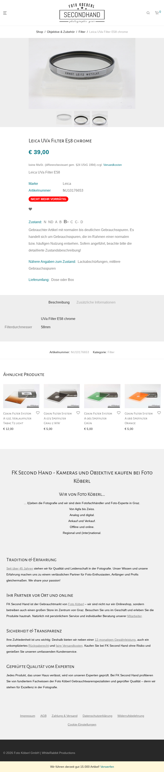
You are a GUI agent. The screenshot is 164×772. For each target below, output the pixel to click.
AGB (43, 715)
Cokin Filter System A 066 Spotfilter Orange (139, 418)
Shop (39, 31)
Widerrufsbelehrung (130, 715)
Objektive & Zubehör (61, 31)
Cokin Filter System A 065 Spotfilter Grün (98, 418)
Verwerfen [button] (107, 766)
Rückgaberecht (38, 645)
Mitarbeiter (134, 616)
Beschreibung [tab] (59, 302)
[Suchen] (148, 13)
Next (160, 73)
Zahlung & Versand (65, 715)
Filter (82, 31)
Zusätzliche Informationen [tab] (96, 302)
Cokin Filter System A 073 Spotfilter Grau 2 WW (58, 418)
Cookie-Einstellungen (82, 724)
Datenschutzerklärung (97, 715)
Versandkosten (112, 164)
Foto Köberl (76, 604)
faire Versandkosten (69, 645)
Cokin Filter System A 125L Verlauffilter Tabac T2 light (17, 418)
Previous (4, 73)
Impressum (27, 715)
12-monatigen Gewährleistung (115, 639)
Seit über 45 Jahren (19, 568)
